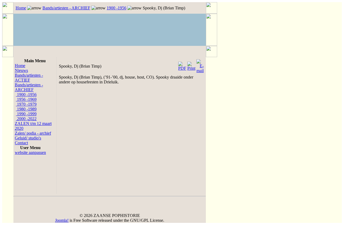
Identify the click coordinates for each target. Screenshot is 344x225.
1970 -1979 (26, 104)
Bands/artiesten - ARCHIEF (66, 8)
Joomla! (62, 220)
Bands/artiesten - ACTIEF (29, 77)
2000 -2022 (26, 118)
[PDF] (182, 64)
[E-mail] (200, 64)
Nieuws (21, 70)
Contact (21, 143)
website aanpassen (30, 152)
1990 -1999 (26, 114)
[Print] (191, 64)
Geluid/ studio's (28, 138)
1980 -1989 (26, 109)
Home (21, 8)
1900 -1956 (116, 8)
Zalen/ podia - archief (33, 133)
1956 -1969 (26, 99)
